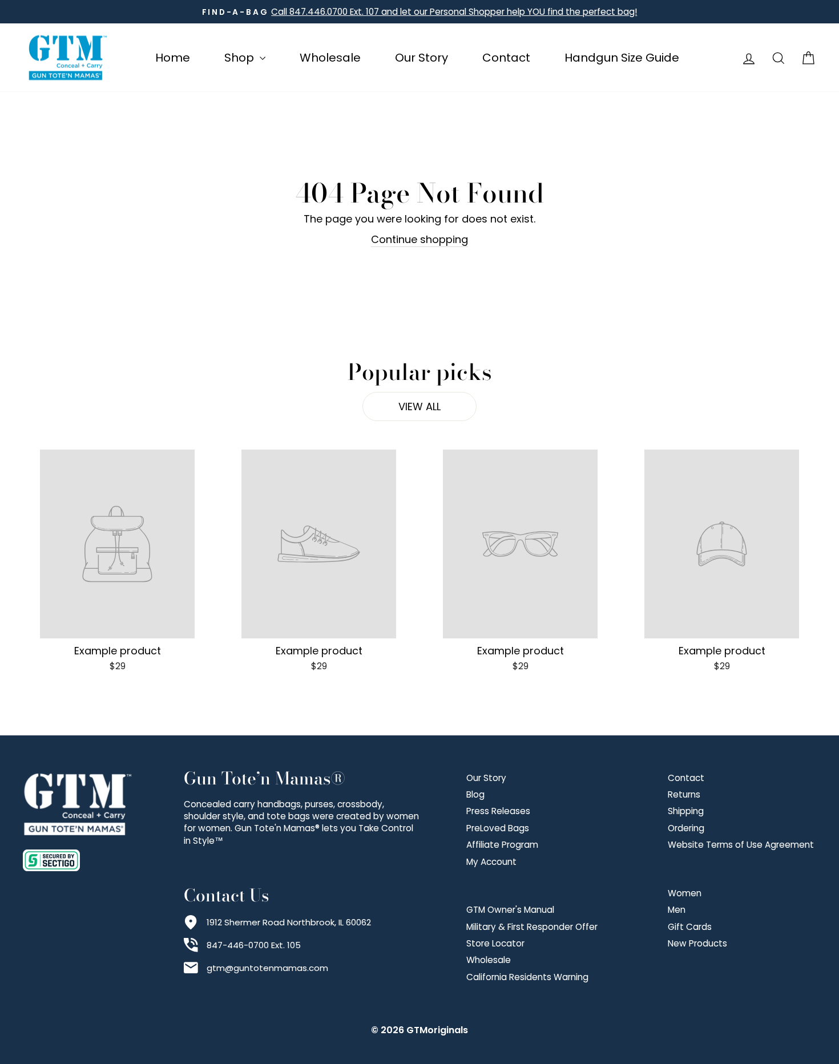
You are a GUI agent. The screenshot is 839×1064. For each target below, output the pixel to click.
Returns (684, 794)
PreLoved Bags (497, 828)
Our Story (421, 58)
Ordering (686, 828)
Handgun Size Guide (621, 58)
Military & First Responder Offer (532, 927)
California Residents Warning (527, 977)
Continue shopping (419, 239)
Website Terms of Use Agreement (741, 845)
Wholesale (330, 58)
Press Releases (498, 811)
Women (684, 893)
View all (419, 406)
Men (676, 910)
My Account (491, 862)
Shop (240, 58)
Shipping (686, 811)
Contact (506, 58)
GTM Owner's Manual (510, 910)
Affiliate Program (502, 845)
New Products (697, 943)
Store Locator (495, 943)
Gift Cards (690, 927)
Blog (475, 794)
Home (172, 58)
